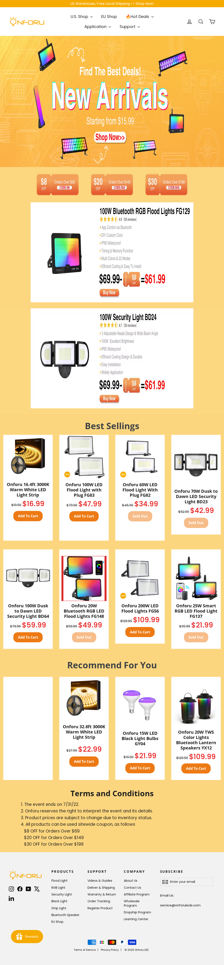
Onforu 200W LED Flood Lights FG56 (140, 608)
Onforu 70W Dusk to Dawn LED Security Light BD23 (196, 496)
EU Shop (109, 16)
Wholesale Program (132, 903)
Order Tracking (99, 901)
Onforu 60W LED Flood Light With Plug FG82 (140, 490)
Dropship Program (137, 912)
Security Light (61, 894)
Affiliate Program (137, 894)
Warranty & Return (102, 894)
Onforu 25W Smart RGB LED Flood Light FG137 (196, 611)
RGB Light (58, 887)
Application (96, 26)
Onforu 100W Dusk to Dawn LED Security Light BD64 (28, 611)
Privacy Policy (110, 950)
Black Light (59, 901)
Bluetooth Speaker (65, 915)
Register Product (100, 908)
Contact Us (132, 887)
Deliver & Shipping (101, 887)
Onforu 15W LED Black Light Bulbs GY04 (140, 738)
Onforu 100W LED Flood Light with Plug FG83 (84, 490)
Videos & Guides (100, 880)
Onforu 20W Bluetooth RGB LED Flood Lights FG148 (84, 611)
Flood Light (59, 880)
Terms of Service (85, 950)
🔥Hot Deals (138, 16)
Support (128, 26)
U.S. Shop (80, 16)
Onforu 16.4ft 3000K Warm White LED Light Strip (28, 490)
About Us (130, 880)
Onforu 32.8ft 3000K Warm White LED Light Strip (84, 732)
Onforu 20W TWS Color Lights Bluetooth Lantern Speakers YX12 (196, 740)
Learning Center (136, 919)
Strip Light (58, 908)
